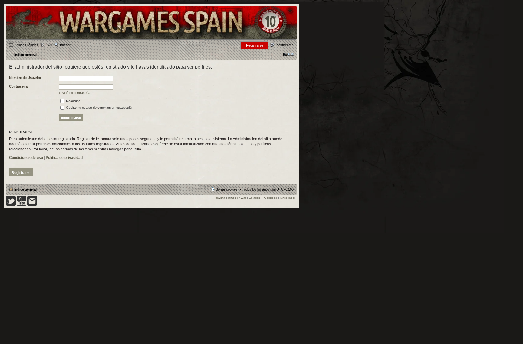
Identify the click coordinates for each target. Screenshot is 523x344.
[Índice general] (151, 38)
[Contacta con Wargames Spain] (32, 204)
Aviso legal (287, 197)
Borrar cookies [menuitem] (227, 189)
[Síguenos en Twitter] (11, 204)
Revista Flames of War (230, 197)
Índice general (25, 189)
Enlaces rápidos (26, 45)
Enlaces (254, 197)
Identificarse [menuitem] (285, 45)
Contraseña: (19, 86)
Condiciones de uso (26, 158)
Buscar (65, 45)
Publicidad (270, 197)
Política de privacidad (64, 158)
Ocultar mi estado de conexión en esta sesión (99, 107)
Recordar (72, 101)
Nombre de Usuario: (25, 77)
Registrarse (21, 173)
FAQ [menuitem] (49, 45)
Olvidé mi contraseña (74, 93)
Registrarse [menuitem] (254, 45)
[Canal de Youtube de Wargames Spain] (21, 204)
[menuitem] (288, 54)
